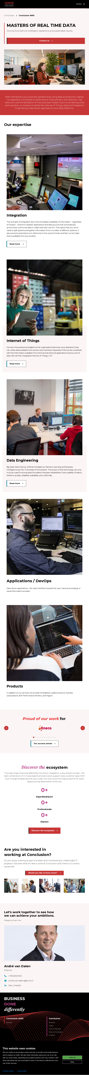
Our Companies (55, 1029)
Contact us (44, 41)
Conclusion (9, 15)
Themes (52, 1022)
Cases (51, 1026)
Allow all (72, 1057)
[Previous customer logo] (6, 728)
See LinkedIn (14, 985)
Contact (9, 1022)
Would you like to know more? (43, 873)
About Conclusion (56, 1032)
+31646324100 (15, 976)
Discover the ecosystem (43, 831)
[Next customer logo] (83, 728)
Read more (15, 244)
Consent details (8, 1071)
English (5, 1044)
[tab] (33, 737)
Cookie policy (22, 1071)
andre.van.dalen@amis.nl (20, 981)
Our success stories (43, 744)
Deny (72, 1062)
